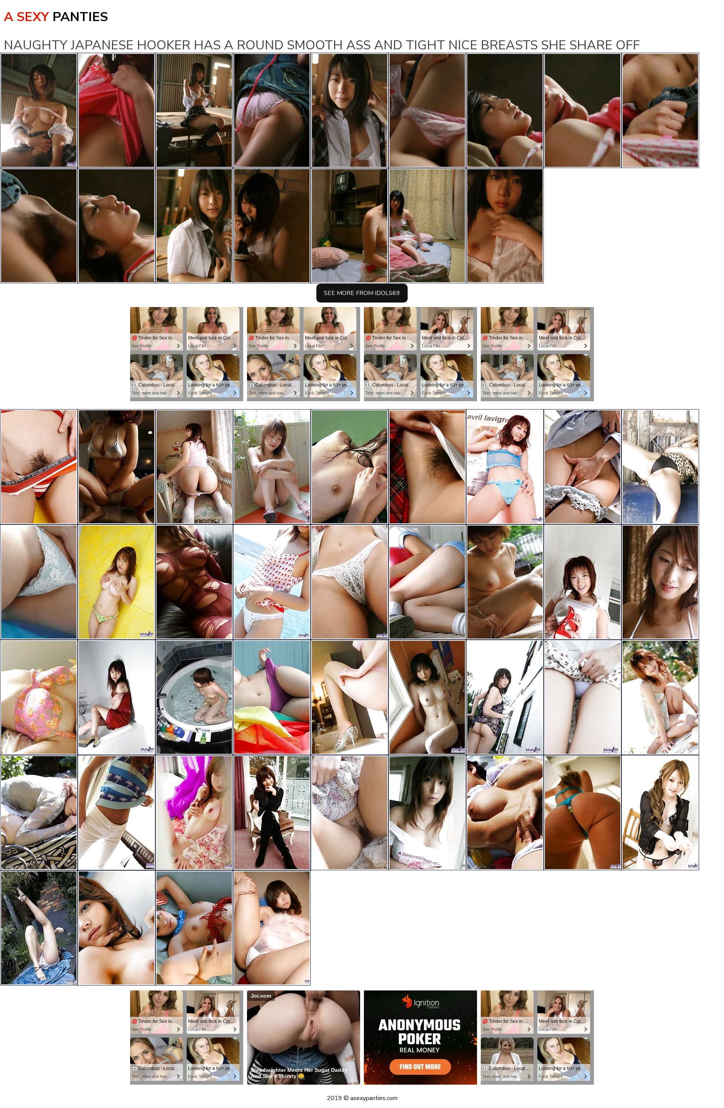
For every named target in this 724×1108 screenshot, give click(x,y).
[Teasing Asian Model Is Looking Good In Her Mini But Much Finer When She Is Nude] (427, 697)
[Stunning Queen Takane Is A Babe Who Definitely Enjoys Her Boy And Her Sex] (505, 697)
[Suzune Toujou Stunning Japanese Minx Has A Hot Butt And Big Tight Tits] (116, 466)
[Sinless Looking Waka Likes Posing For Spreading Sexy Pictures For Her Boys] (194, 697)
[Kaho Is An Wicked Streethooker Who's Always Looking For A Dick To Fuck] (272, 697)
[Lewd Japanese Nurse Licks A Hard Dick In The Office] (582, 466)
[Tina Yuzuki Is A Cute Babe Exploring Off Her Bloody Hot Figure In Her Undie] (116, 928)
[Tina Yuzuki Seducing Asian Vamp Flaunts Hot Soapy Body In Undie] (660, 697)
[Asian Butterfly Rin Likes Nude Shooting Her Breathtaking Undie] (39, 582)
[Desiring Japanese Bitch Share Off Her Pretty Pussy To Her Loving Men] (349, 697)
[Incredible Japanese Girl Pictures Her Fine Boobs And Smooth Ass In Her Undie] (660, 582)
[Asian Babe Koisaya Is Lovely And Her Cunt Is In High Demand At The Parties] (582, 697)
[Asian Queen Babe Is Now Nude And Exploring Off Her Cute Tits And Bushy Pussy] (272, 582)
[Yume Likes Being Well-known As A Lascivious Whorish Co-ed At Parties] (660, 466)
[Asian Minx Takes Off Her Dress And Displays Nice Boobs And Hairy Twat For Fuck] (505, 812)
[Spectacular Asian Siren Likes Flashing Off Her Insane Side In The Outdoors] (39, 928)
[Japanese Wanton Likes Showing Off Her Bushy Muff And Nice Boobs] (194, 466)
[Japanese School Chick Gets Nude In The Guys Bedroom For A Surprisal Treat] (116, 697)
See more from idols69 (362, 293)
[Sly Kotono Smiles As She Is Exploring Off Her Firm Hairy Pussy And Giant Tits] (505, 466)
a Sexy (56, 17)
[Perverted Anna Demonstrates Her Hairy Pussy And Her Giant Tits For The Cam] (39, 697)
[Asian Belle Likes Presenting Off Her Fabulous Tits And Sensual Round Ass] (427, 466)
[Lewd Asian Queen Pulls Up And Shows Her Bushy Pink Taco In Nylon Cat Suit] (582, 812)
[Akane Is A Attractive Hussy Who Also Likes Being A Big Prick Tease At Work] (582, 582)
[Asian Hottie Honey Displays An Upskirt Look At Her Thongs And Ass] (194, 928)
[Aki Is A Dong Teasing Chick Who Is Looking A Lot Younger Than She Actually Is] (116, 812)
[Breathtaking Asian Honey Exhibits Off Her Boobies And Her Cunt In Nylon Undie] (194, 582)
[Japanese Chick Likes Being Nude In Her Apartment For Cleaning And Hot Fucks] (349, 582)
